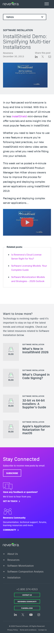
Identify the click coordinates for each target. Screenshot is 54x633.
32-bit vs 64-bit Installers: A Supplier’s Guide (34, 403)
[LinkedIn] (15, 614)
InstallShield (19, 116)
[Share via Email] (49, 57)
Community (9, 529)
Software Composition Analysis (25, 571)
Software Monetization (20, 565)
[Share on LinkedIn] (38, 57)
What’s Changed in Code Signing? (36, 376)
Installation (13, 577)
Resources (13, 559)
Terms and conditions (28, 629)
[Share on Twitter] (45, 57)
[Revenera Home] (11, 545)
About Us (12, 553)
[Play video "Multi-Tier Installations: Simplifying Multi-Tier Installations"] (27, 222)
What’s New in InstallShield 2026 (35, 350)
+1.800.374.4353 (27, 589)
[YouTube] (31, 614)
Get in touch (10, 501)
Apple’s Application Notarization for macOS (36, 429)
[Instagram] (38, 614)
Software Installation (18, 30)
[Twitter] (23, 614)
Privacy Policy (12, 629)
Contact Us (42, 629)
